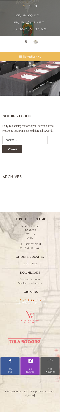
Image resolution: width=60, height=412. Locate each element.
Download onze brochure (30, 283)
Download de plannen (30, 279)
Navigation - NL (32, 56)
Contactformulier (32, 248)
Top (56, 407)
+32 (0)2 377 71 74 (32, 244)
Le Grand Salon (30, 263)
